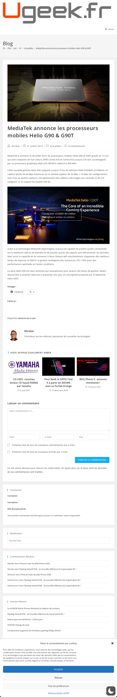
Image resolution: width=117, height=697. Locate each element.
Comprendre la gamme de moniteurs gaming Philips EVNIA (34, 630)
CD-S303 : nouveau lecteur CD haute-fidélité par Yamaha (24, 383)
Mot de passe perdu (16, 508)
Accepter (58, 669)
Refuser (58, 677)
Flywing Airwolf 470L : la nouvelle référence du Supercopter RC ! (47, 569)
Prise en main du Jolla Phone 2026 (34, 563)
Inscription (12, 502)
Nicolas (16, 146)
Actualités (55, 146)
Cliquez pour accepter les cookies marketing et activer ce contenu (58, 215)
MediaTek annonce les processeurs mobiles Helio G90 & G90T (63, 48)
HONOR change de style (18, 625)
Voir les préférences (58, 685)
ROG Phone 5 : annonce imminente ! (93, 381)
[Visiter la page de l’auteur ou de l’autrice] (13, 335)
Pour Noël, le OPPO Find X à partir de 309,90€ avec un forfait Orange (58, 383)
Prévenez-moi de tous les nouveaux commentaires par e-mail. (43, 445)
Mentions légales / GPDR (58, 693)
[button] (112, 643)
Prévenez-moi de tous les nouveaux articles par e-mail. (40, 451)
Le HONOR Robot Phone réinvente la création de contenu (33, 608)
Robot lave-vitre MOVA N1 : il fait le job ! (25, 619)
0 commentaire (76, 146)
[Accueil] (4, 48)
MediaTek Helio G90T (27, 318)
